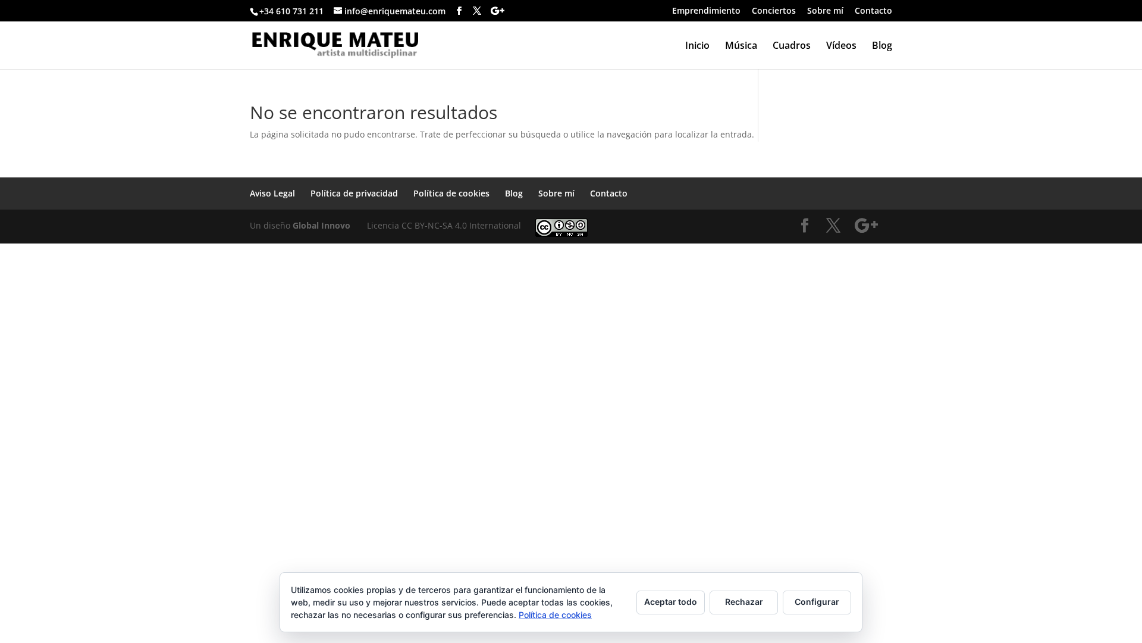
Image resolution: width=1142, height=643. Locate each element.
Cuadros (792, 46)
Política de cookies (451, 193)
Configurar (817, 602)
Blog (882, 46)
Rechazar (744, 602)
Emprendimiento (706, 11)
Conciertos (774, 11)
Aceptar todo (670, 602)
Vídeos (841, 46)
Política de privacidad (354, 193)
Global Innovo (321, 225)
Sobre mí (825, 11)
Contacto (873, 11)
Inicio (697, 46)
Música (741, 46)
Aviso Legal (272, 193)
